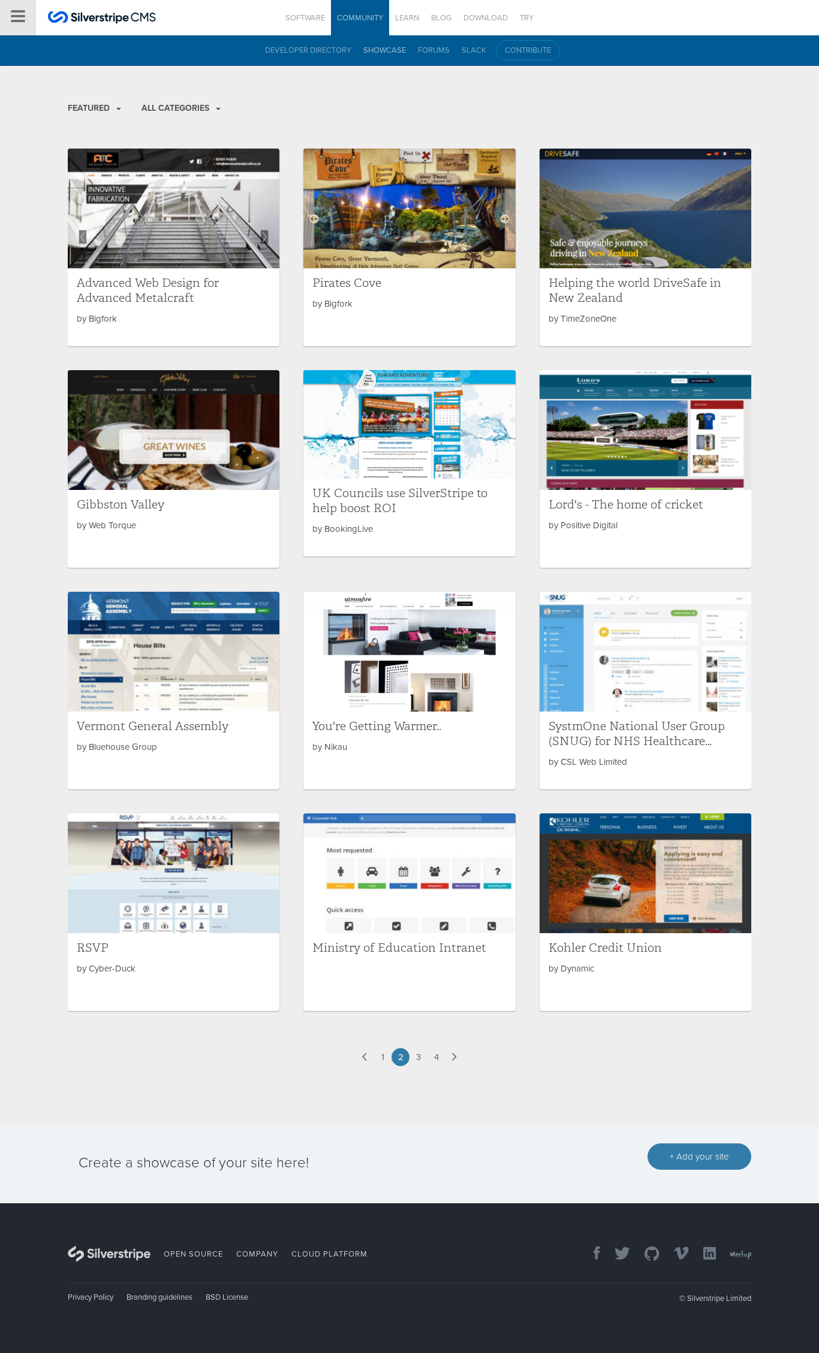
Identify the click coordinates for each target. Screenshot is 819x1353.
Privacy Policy (90, 1297)
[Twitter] (616, 1254)
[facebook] (591, 1254)
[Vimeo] (675, 1254)
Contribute (528, 50)
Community (360, 18)
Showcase (384, 50)
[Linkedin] (703, 1254)
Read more (173, 247)
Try (527, 18)
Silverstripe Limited (719, 1298)
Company (257, 1254)
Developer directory (308, 50)
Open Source (193, 1254)
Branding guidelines (159, 1297)
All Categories (176, 108)
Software (305, 18)
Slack (474, 50)
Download (485, 18)
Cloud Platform (329, 1254)
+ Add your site (699, 1156)
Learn (407, 18)
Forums (434, 50)
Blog (441, 18)
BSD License (227, 1297)
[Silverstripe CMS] (102, 19)
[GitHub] (646, 1254)
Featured (90, 108)
